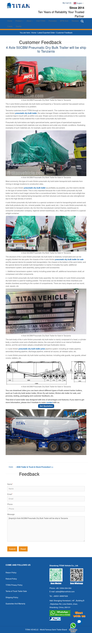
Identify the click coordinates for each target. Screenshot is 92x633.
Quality (18, 26)
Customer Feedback (64, 32)
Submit (12, 548)
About (29, 21)
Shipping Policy (12, 597)
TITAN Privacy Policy (14, 585)
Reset (23, 548)
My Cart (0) (67, 3)
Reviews (75, 21)
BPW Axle (64, 21)
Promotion (53, 21)
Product (18, 21)
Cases (9, 26)
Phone (10, 504)
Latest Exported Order (46, 32)
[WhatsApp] (67, 613)
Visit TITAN (40, 21)
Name (10, 484)
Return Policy (11, 572)
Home (9, 21)
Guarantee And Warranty (15, 603)
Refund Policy (11, 578)
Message (11, 514)
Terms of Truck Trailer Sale (16, 591)
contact (49, 402)
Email (10, 494)
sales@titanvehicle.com (65, 591)
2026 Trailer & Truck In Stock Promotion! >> (35, 467)
